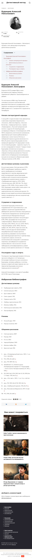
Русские (6, 508)
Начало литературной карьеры (18, 60)
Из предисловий (9, 538)
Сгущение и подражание (16, 66)
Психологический (9, 522)
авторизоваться (6, 498)
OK (23, 556)
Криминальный (8, 519)
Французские (8, 510)
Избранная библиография (14, 71)
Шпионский (7, 535)
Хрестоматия (8, 530)
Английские (7, 513)
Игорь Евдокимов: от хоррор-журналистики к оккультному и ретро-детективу (14, 483)
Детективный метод (16, 2)
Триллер (7, 524)
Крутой (6, 533)
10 (18, 267)
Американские (8, 512)
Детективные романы (15, 73)
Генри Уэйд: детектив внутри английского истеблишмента (13, 458)
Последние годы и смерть (16, 69)
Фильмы (6, 526)
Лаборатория (8, 537)
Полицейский (8, 521)
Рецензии (7, 518)
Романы (11, 75)
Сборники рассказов (15, 78)
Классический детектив (11, 532)
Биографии (7, 507)
